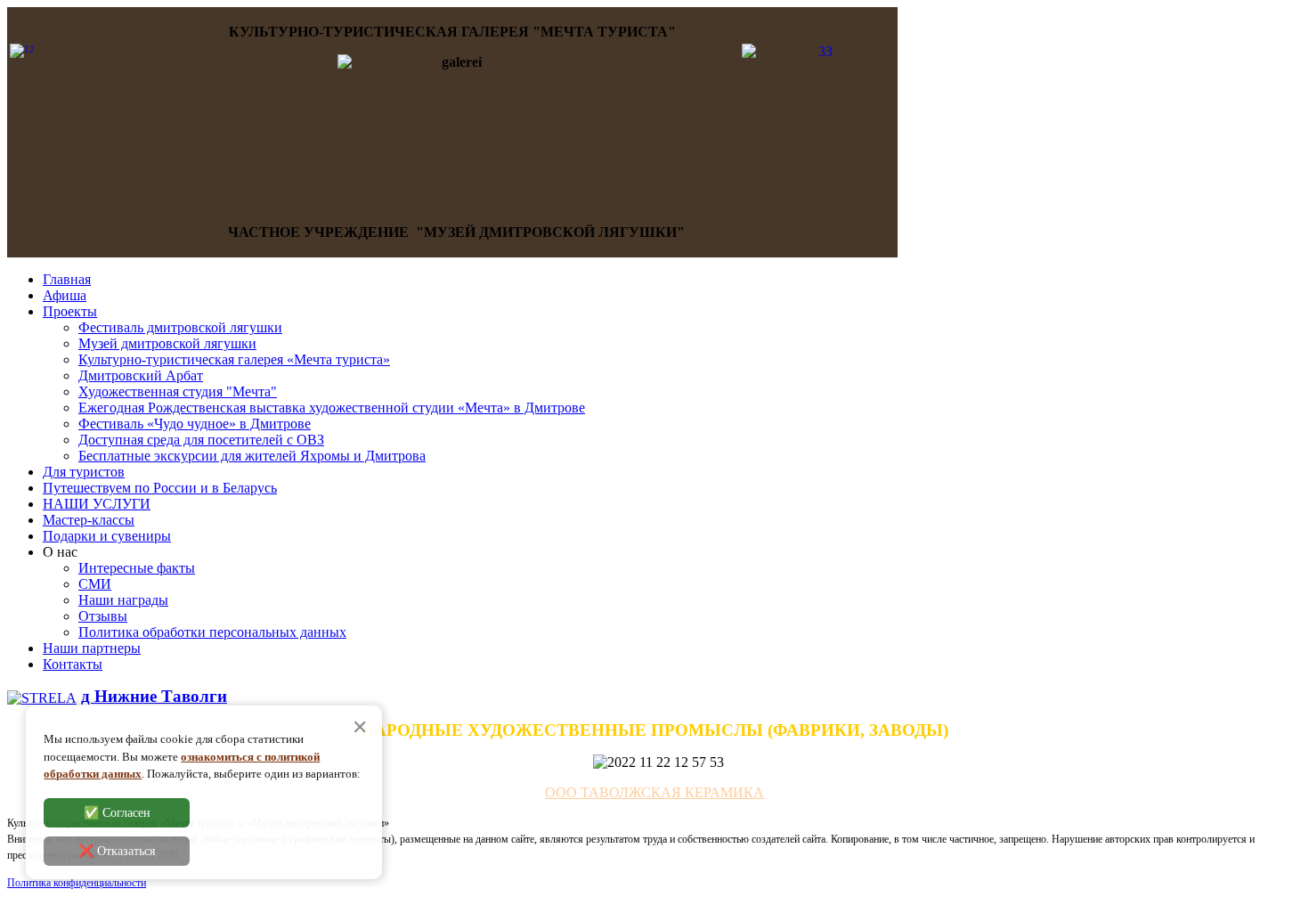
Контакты (72, 664)
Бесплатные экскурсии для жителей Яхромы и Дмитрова (252, 455)
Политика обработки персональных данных (212, 632)
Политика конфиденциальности (76, 883)
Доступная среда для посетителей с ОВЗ (201, 439)
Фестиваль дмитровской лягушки (180, 327)
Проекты (70, 311)
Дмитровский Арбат (140, 375)
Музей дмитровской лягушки (167, 343)
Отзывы (102, 616)
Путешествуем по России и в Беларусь (160, 487)
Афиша (64, 295)
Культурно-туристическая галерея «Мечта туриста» (234, 359)
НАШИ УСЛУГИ (96, 503)
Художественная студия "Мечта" (177, 391)
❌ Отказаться (116, 851)
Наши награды (123, 600)
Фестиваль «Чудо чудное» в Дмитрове (194, 423)
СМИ (94, 583)
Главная (67, 279)
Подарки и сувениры (107, 535)
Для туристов (84, 471)
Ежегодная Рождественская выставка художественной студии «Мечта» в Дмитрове (331, 407)
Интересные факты (136, 567)
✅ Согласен (117, 813)
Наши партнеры (92, 648)
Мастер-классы (88, 519)
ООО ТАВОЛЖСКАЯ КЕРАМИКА (654, 792)
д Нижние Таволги (154, 696)
